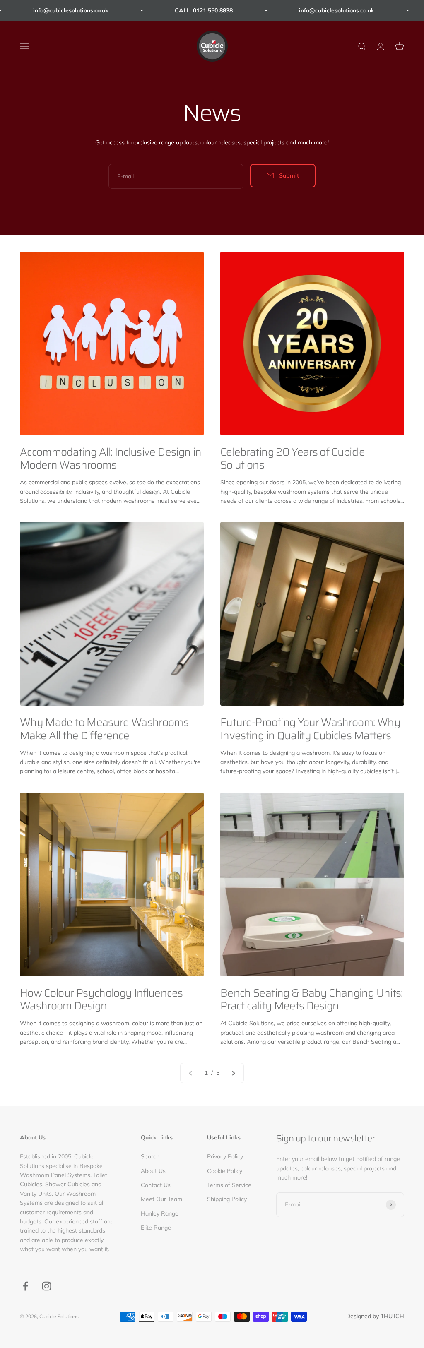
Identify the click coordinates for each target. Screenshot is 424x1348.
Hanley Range (159, 1213)
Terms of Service (229, 1185)
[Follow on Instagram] (46, 1286)
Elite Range (156, 1227)
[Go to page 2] (233, 1072)
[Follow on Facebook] (25, 1286)
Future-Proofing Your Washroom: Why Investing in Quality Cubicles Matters (310, 728)
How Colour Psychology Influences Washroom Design (101, 999)
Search (150, 1156)
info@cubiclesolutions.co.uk (54, 10)
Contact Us (156, 1185)
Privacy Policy (225, 1156)
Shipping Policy (227, 1199)
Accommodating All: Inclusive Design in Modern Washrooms (110, 458)
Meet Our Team (161, 1199)
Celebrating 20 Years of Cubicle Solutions (292, 458)
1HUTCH (392, 1316)
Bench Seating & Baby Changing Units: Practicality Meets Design (311, 999)
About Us (153, 1171)
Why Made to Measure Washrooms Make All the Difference (104, 728)
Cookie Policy (224, 1171)
